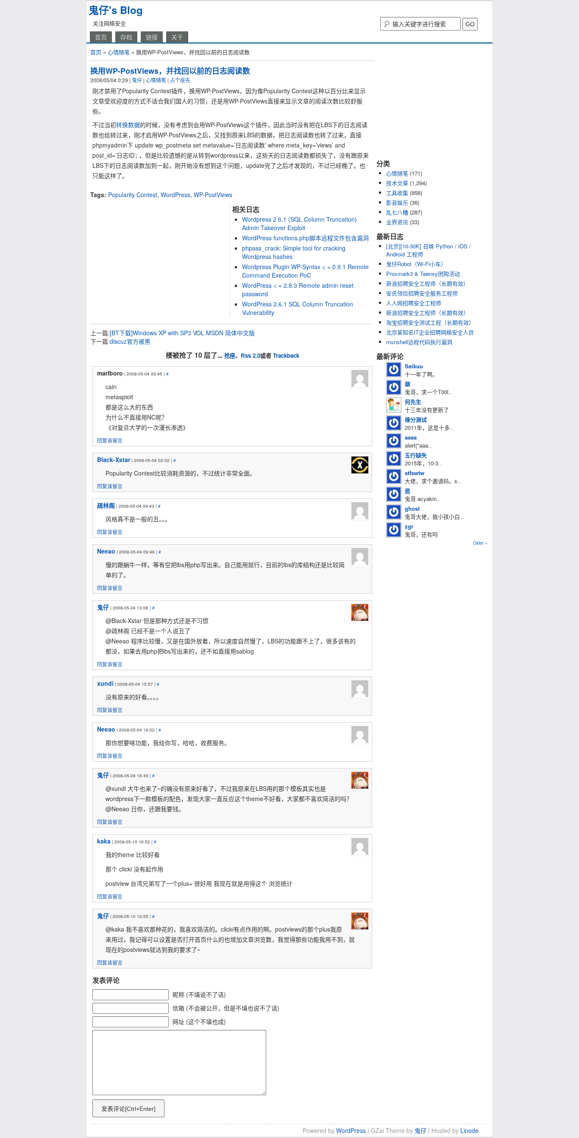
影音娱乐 (397, 202)
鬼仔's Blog (116, 10)
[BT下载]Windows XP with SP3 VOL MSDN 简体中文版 (182, 332)
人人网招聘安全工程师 (413, 303)
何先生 (413, 402)
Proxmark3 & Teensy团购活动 (423, 274)
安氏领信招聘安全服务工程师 (422, 293)
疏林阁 (106, 505)
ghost (412, 508)
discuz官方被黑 (130, 341)
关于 (177, 37)
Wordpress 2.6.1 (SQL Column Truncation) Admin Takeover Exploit (299, 223)
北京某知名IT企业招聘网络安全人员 (430, 332)
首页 (101, 37)
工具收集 (397, 193)
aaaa (411, 437)
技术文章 (397, 183)
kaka (104, 841)
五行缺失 (416, 455)
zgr (409, 526)
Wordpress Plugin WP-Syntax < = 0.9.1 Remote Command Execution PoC (305, 270)
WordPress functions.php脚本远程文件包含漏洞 (305, 238)
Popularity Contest (132, 194)
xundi (105, 683)
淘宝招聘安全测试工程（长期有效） (430, 322)
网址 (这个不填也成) (199, 1021)
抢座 (229, 355)
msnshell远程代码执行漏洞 (419, 342)
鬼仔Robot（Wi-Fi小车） (416, 264)
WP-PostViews (213, 194)
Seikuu (414, 366)
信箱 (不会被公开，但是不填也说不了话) (226, 1008)
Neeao (106, 551)
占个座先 (180, 79)
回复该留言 (109, 440)
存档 (126, 37)
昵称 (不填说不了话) (199, 994)
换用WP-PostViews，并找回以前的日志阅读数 (170, 70)
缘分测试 (416, 419)
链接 (152, 37)
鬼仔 (137, 79)
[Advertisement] (189, 187)
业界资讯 (397, 222)
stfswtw (414, 473)
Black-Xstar (113, 459)
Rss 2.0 (250, 355)
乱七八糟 (397, 212)
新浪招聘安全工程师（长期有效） (427, 283)
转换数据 (128, 124)
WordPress (175, 194)
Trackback (286, 355)
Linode (469, 1130)
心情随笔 (119, 52)
